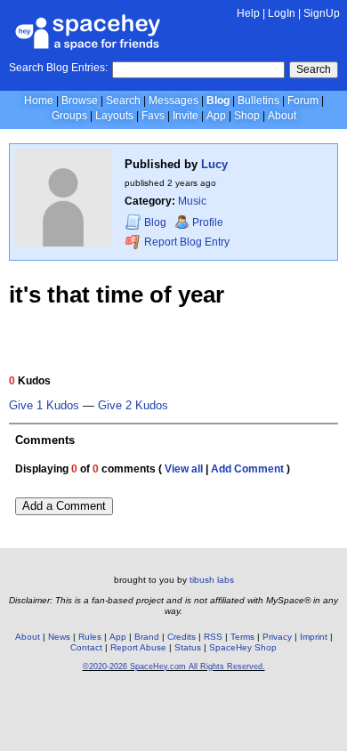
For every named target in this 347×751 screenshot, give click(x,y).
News (59, 637)
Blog (218, 100)
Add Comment (247, 469)
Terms (242, 637)
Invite (185, 115)
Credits (181, 637)
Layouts (114, 115)
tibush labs (212, 580)
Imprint (313, 637)
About (282, 115)
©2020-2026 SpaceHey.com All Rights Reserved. (174, 666)
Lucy (214, 164)
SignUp (321, 13)
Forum (303, 100)
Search (313, 69)
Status (187, 647)
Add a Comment (64, 506)
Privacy (277, 637)
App (216, 115)
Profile (207, 222)
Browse (79, 100)
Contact (86, 647)
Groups (69, 115)
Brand (146, 637)
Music (192, 201)
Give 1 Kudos (44, 406)
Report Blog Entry (185, 242)
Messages (173, 100)
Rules (89, 637)
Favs (153, 115)
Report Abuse (138, 647)
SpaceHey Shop (243, 647)
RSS (213, 637)
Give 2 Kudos (133, 406)
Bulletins (258, 100)
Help (248, 13)
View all (184, 469)
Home (38, 100)
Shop (247, 115)
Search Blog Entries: (58, 67)
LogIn (281, 13)
